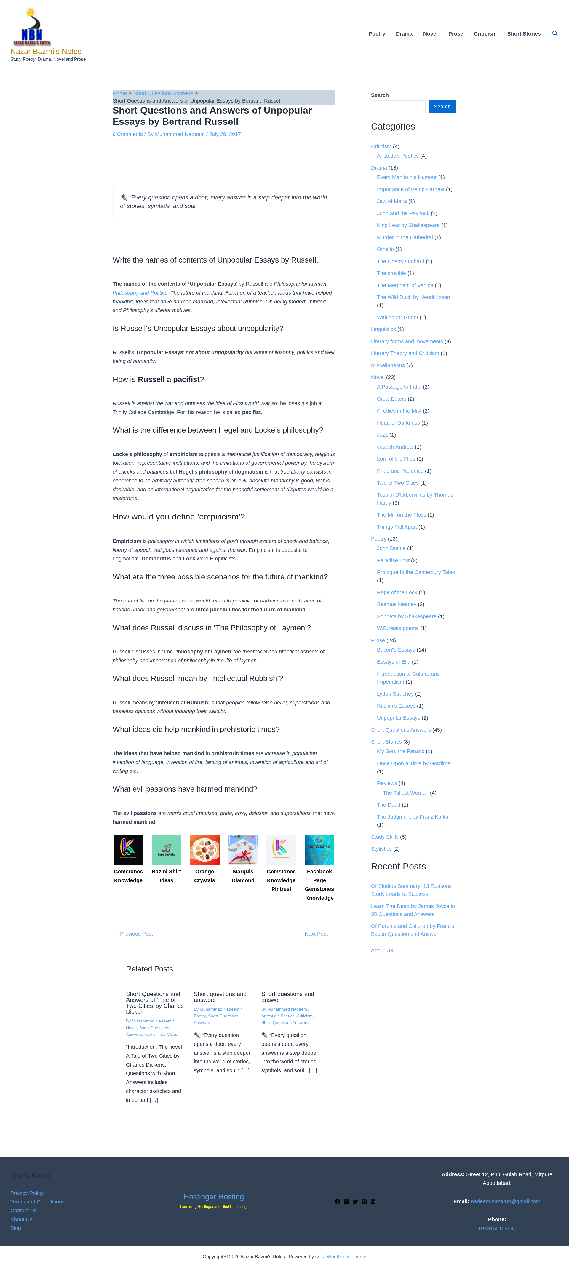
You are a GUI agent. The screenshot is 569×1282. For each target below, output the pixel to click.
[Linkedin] (373, 1201)
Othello (385, 249)
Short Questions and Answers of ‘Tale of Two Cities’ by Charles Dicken (155, 1003)
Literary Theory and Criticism (405, 353)
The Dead (388, 805)
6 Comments (128, 134)
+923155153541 (497, 1228)
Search (442, 107)
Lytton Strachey (395, 694)
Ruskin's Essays (396, 706)
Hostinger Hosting (213, 1196)
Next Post (320, 933)
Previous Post (133, 933)
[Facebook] (337, 1201)
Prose (455, 34)
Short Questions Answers (285, 1022)
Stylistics (381, 849)
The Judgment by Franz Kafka (412, 817)
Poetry (377, 34)
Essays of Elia (393, 662)
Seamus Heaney (396, 604)
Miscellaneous (388, 365)
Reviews (387, 783)
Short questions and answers (220, 997)
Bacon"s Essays (396, 650)
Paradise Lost (393, 560)
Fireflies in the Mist (399, 411)
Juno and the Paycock (403, 213)
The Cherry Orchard (400, 261)
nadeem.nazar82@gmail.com (506, 1201)
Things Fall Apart (397, 527)
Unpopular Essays (398, 718)
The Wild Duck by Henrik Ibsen (413, 297)
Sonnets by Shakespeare (407, 616)
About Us (382, 950)
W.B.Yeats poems (398, 628)
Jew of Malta (392, 201)
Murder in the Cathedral (405, 237)
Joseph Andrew (395, 447)
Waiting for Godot (397, 317)
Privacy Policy (27, 1193)
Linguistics (383, 329)
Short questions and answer (287, 997)
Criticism (485, 34)
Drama (404, 34)
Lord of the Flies (396, 459)
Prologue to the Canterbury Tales (416, 572)
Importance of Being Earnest (411, 189)
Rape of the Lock (397, 592)
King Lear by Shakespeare (408, 225)
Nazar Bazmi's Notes (45, 51)
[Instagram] (346, 1201)
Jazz (382, 435)
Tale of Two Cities (160, 1034)
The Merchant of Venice (405, 285)
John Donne (391, 548)
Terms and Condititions (37, 1202)
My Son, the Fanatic (400, 751)
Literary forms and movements (407, 341)
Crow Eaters (391, 399)
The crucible (391, 273)
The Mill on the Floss (401, 515)
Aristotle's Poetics (277, 1016)
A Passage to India (399, 387)
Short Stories (524, 34)
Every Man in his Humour (407, 177)
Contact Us (23, 1211)
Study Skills (385, 837)
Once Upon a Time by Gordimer (414, 763)
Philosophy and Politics (140, 293)
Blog (15, 1228)
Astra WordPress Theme (340, 1256)
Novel (430, 34)
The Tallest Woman (406, 793)
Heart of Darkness (398, 423)
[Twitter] (355, 1201)
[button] (555, 34)
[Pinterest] (364, 1201)
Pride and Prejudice (400, 471)
